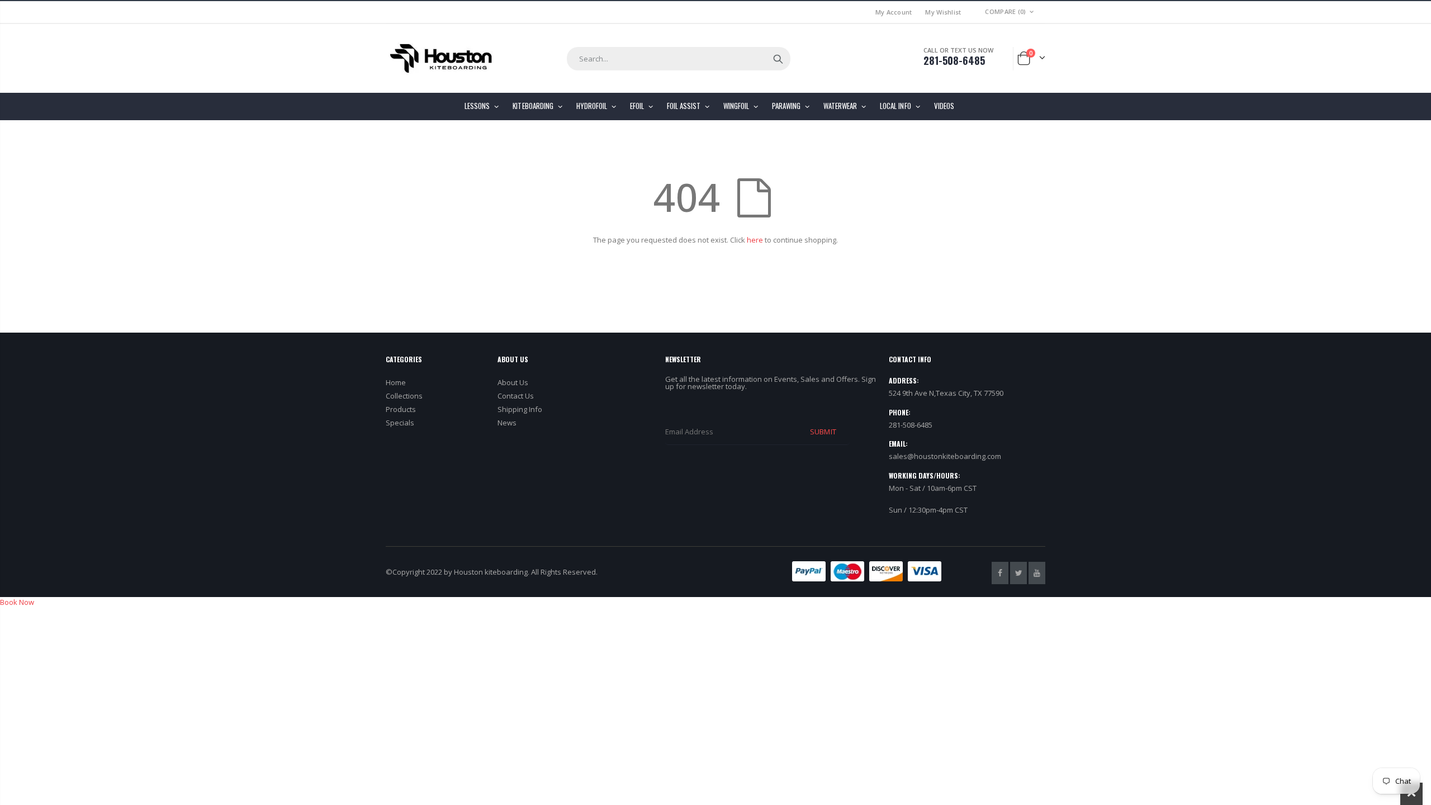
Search (778, 59)
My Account (893, 12)
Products (401, 409)
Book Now (17, 602)
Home (396, 382)
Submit (823, 432)
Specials (400, 423)
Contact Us (515, 396)
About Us (512, 382)
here (755, 240)
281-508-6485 (954, 60)
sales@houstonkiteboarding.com (945, 456)
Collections (404, 396)
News (507, 423)
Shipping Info (519, 409)
